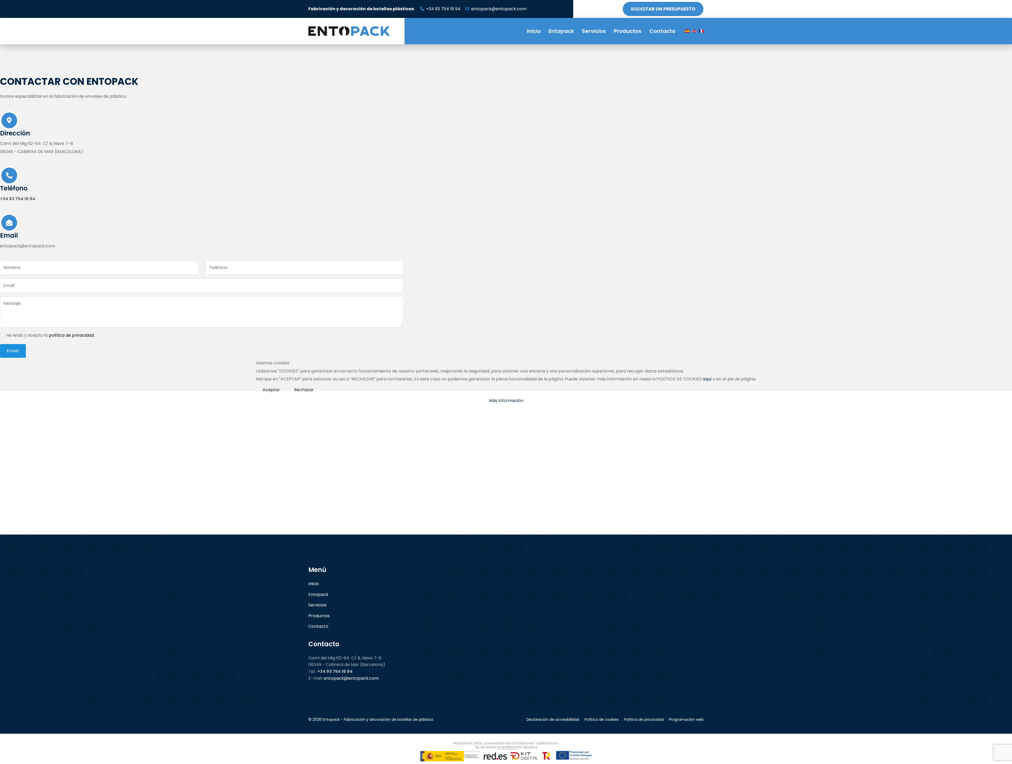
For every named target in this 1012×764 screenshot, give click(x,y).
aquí (707, 379)
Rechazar (304, 390)
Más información (506, 401)
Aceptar (271, 390)
